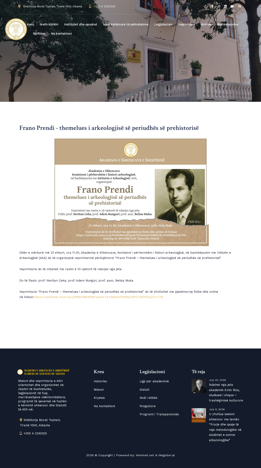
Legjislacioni (163, 24)
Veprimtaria (186, 24)
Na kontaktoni (61, 33)
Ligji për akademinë (154, 381)
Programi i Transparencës (159, 414)
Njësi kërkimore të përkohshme (125, 24)
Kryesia (99, 398)
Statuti (144, 389)
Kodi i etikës (148, 398)
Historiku (100, 381)
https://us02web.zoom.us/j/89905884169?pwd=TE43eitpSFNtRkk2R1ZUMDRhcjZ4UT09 (98, 297)
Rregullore (148, 406)
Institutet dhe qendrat (80, 24)
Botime (206, 24)
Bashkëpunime (227, 24)
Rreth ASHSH (49, 24)
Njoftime (39, 33)
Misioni (99, 389)
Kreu (30, 24)
